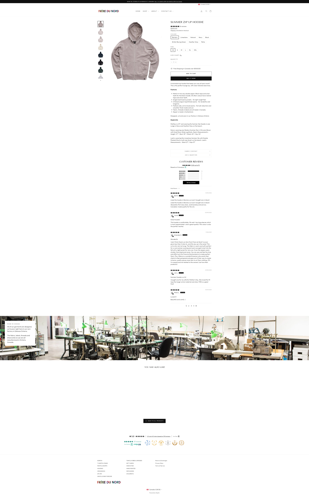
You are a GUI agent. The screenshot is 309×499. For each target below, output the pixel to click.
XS (173, 50)
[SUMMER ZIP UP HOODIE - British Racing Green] (114, 405)
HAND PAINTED (131, 468)
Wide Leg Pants (187, 132)
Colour (174, 34)
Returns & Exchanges (161, 460)
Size (172, 46)
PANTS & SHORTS (102, 466)
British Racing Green (179, 42)
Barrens (174, 37)
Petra (203, 42)
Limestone (183, 37)
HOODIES (100, 468)
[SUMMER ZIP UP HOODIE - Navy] (110, 405)
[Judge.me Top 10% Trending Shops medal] (181, 442)
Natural (193, 37)
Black (207, 37)
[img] (175, 193)
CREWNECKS (101, 471)
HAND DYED (130, 466)
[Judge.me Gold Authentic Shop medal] (154, 442)
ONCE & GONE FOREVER (104, 476)
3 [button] (191, 306)
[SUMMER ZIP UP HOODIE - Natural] (107, 405)
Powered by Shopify (154, 492)
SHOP (145, 11)
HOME (138, 11)
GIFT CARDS (130, 463)
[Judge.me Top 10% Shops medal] (174, 442)
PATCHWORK (130, 471)
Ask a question (191, 155)
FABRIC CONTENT (191, 151)
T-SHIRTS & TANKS (102, 463)
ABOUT (154, 11)
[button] (175, 26)
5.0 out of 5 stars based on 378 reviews (158, 436)
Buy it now (191, 78)
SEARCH (99, 460)
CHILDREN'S (130, 474)
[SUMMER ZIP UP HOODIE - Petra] (118, 405)
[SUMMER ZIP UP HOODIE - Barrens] (103, 405)
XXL (195, 50)
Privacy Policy (159, 463)
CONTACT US (166, 11)
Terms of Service (160, 466)
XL (190, 50)
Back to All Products (156, 420)
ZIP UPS (99, 474)
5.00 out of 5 (195, 165)
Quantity (174, 59)
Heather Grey (193, 42)
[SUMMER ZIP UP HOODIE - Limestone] (105, 405)
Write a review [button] (191, 182)
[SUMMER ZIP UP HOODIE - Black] (112, 405)
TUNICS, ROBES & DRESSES (134, 460)
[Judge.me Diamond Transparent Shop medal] (147, 442)
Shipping (173, 30)
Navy (200, 37)
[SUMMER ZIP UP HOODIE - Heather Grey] (116, 405)
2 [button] (188, 306)
